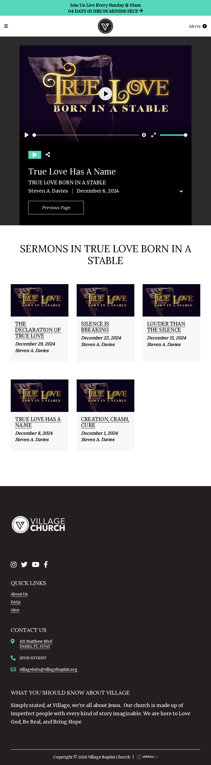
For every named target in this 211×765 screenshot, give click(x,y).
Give (15, 610)
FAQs (16, 602)
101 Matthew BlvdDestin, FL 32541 (36, 644)
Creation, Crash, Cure (105, 422)
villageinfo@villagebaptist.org (48, 669)
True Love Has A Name (38, 422)
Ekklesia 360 (147, 757)
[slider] (85, 135)
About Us (19, 594)
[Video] (34, 155)
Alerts (194, 26)
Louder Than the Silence (166, 327)
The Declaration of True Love (38, 330)
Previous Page (56, 207)
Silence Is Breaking (95, 327)
